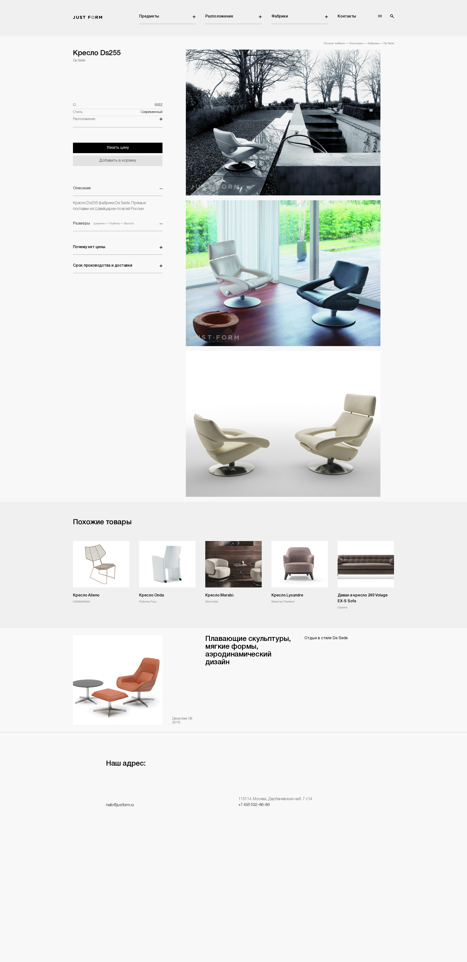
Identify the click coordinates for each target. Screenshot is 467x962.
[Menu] (380, 16)
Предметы (149, 16)
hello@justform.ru (120, 805)
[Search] (392, 16)
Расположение (219, 16)
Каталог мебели (334, 43)
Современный (151, 112)
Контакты (347, 16)
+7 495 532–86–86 (253, 805)
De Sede (389, 43)
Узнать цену (118, 147)
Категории (356, 43)
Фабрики (279, 16)
